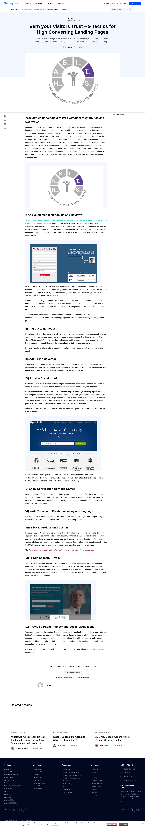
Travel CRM (37, 786)
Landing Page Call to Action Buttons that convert (49, 148)
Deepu (49, 685)
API (5, 791)
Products (28, 3)
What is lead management (71, 772)
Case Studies (67, 781)
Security (94, 777)
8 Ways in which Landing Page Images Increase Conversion (57, 151)
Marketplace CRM (39, 783)
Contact (94, 792)
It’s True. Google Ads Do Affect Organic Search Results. (114, 731)
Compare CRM (67, 787)
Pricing (8, 800)
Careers (94, 789)
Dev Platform (8, 794)
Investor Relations (97, 783)
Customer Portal (9, 780)
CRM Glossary (67, 789)
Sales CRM (7, 769)
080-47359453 (110, 3)
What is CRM (67, 769)
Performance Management (12, 783)
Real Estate (37, 780)
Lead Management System (12, 785)
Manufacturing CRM (40, 788)
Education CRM (38, 769)
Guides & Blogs (67, 784)
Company (49, 3)
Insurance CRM (38, 772)
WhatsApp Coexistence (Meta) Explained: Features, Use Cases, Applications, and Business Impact (30, 731)
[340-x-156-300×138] (11, 3)
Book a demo (135, 3)
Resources (60, 3)
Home (12, 9)
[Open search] (132, 9)
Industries (38, 3)
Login (125, 3)
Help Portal (7, 797)
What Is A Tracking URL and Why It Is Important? (72, 731)
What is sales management (71, 778)
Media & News (96, 786)
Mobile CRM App (9, 777)
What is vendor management (72, 775)
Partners (94, 772)
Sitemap (94, 795)
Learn (18, 9)
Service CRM (8, 772)
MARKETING (72, 18)
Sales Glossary (67, 792)
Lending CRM (38, 777)
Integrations (8, 788)
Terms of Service (97, 780)
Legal (93, 775)
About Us (95, 769)
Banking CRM (38, 774)
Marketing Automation (11, 774)
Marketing (24, 9)
